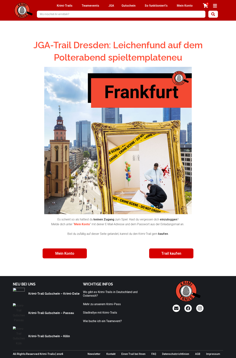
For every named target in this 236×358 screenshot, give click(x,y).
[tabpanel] (118, 151)
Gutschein (129, 5)
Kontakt (110, 353)
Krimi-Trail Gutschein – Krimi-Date (54, 293)
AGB (197, 353)
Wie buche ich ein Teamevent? (102, 321)
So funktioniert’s (156, 5)
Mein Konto (185, 5)
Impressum (213, 353)
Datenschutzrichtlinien (175, 353)
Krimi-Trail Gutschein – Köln (49, 336)
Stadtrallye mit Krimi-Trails (100, 312)
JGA (111, 5)
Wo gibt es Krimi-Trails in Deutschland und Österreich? (110, 293)
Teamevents (90, 5)
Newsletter (94, 353)
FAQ (153, 353)
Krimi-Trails (64, 5)
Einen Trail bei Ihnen (133, 353)
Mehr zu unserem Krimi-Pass (102, 304)
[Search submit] (213, 14)
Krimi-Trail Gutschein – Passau (51, 313)
